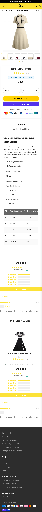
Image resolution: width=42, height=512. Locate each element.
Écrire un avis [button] (21, 289)
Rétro (4, 471)
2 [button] (22, 62)
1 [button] (20, 62)
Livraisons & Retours (9, 440)
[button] (19, 73)
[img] (5, 303)
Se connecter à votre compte (12, 487)
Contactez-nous (7, 437)
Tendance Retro (12, 502)
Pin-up (4, 460)
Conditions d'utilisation (10, 447)
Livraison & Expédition (21, 129)
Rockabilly (5, 464)
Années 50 (6, 467)
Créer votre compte (9, 484)
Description (21, 124)
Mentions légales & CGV (10, 444)
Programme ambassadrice (11, 480)
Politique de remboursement (12, 451)
